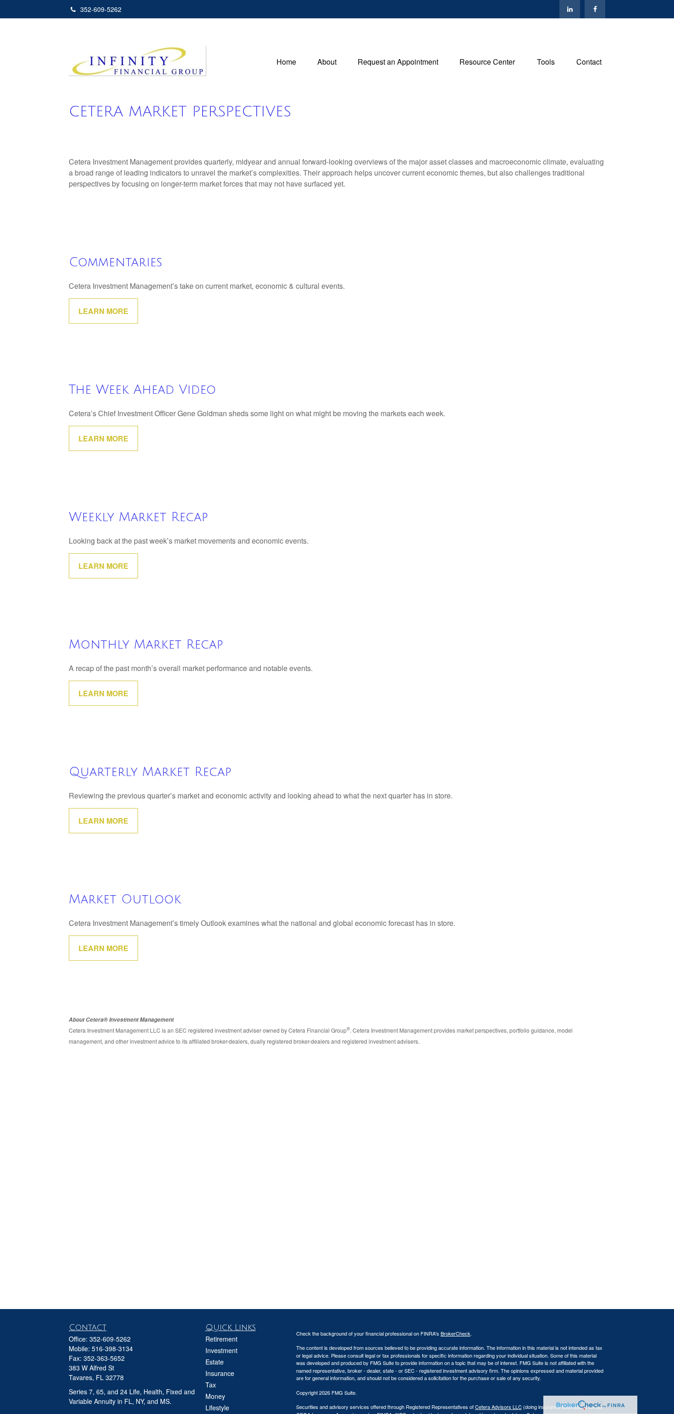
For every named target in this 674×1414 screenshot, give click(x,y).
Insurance (219, 1373)
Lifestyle (217, 1407)
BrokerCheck (455, 1333)
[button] (286, 60)
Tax (210, 1384)
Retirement (221, 1338)
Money (215, 1396)
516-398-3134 (112, 1348)
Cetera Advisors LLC (498, 1406)
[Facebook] (595, 9)
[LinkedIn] (569, 9)
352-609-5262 (101, 9)
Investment (221, 1350)
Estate (214, 1361)
